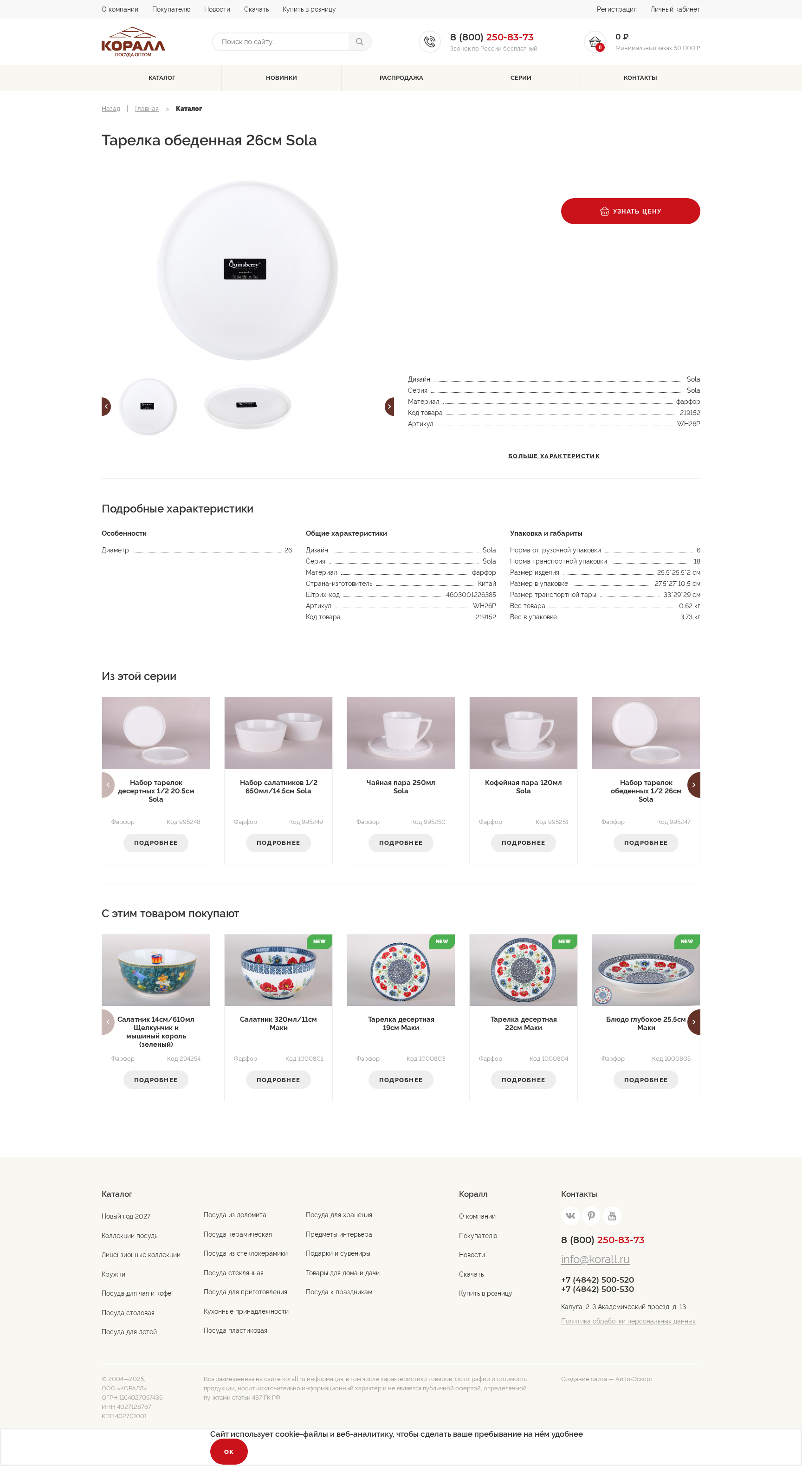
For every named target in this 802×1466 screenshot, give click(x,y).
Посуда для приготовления (245, 1292)
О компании (120, 9)
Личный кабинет (675, 9)
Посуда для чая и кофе (136, 1293)
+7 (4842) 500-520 (597, 1279)
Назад (111, 108)
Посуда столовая (128, 1313)
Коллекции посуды (130, 1235)
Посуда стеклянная (234, 1273)
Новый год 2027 (126, 1216)
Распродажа (401, 77)
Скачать (256, 9)
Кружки (113, 1274)
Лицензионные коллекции (141, 1254)
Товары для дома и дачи (343, 1273)
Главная (147, 108)
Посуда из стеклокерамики (246, 1253)
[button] (106, 406)
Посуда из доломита (235, 1215)
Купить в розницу (309, 9)
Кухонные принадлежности (246, 1311)
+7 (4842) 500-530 (597, 1289)
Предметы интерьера (339, 1234)
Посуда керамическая (238, 1234)
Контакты (640, 77)
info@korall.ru (595, 1259)
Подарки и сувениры (338, 1253)
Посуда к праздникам (339, 1292)
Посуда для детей (129, 1332)
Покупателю (171, 9)
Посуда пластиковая (235, 1330)
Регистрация (617, 9)
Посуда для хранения (339, 1215)
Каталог (162, 77)
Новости (217, 9)
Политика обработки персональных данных (628, 1321)
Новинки (281, 77)
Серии (521, 77)
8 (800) (603, 1239)
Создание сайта (584, 1378)
